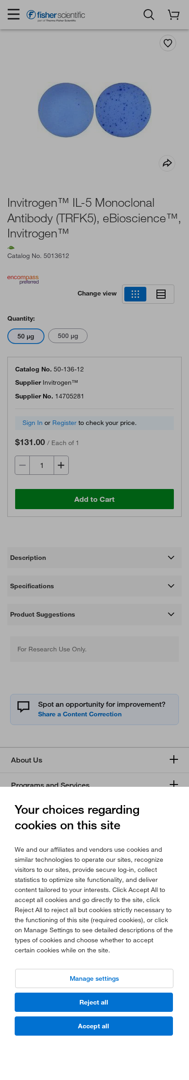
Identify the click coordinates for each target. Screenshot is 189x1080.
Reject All (93, 1002)
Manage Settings (94, 978)
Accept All (93, 1026)
